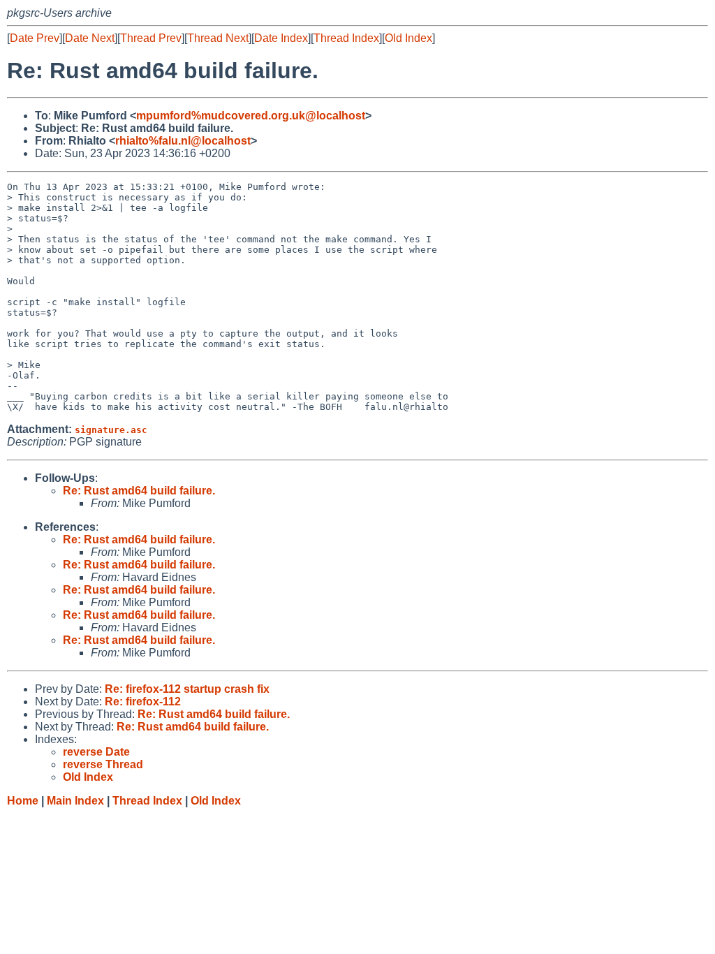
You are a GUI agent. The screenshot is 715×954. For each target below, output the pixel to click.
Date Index (281, 38)
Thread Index (346, 38)
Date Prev (34, 38)
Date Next (90, 38)
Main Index (75, 801)
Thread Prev (151, 38)
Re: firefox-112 (143, 701)
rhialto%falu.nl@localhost (183, 141)
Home (22, 801)
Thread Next (218, 38)
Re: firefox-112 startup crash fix (187, 689)
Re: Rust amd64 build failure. (139, 491)
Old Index (408, 38)
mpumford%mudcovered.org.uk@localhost (250, 116)
